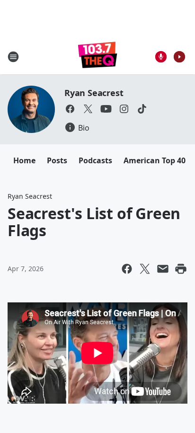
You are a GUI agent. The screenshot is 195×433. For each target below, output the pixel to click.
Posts (57, 160)
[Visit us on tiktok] (142, 109)
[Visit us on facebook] (70, 109)
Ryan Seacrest (93, 92)
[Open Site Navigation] (13, 56)
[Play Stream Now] (179, 56)
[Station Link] (97, 56)
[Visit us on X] (88, 109)
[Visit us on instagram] (124, 109)
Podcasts (95, 160)
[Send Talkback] (161, 56)
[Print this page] (180, 268)
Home (24, 160)
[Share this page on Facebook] (126, 268)
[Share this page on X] (144, 268)
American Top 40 (155, 160)
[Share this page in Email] (162, 268)
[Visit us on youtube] (106, 109)
